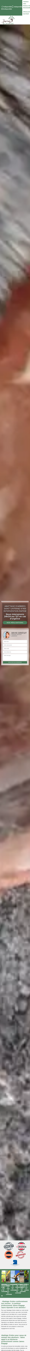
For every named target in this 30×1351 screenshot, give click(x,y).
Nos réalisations (15, 622)
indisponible (6, 7)
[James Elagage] (8, 20)
